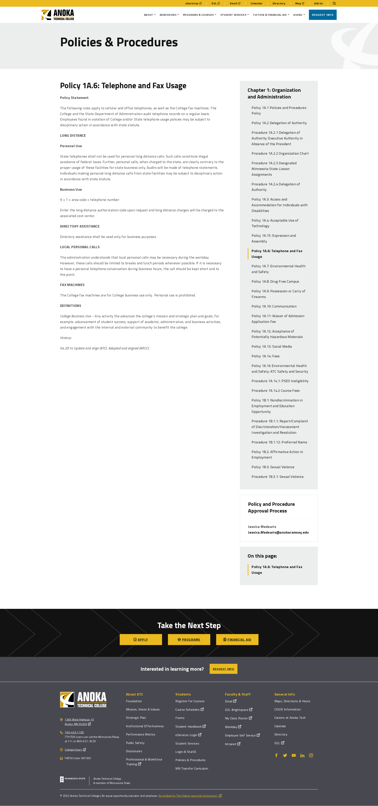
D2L (214, 3)
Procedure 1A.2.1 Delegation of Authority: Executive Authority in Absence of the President (277, 138)
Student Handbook (188, 726)
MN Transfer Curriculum (191, 768)
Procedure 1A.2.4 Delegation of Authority (276, 186)
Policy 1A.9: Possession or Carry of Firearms (278, 293)
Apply (143, 639)
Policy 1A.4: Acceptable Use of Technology (275, 223)
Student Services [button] (233, 15)
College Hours (73, 750)
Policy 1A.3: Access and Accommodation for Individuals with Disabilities (280, 205)
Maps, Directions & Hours (292, 701)
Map (298, 3)
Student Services (187, 743)
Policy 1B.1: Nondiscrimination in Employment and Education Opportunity (277, 405)
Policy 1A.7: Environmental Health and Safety (278, 268)
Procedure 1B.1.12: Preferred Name (279, 442)
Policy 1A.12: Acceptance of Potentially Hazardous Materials (277, 334)
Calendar (257, 3)
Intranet (230, 744)
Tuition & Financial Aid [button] (270, 15)
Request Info (323, 15)
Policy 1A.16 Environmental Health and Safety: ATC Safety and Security (280, 368)
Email (233, 3)
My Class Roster (236, 718)
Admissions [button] (168, 15)
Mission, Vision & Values (143, 709)
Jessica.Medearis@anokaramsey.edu (278, 532)
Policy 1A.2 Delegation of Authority (279, 122)
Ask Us (318, 3)
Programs (191, 639)
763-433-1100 (74, 732)
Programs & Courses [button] (198, 15)
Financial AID (239, 639)
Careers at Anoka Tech (290, 717)
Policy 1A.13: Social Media (272, 346)
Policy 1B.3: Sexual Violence (273, 467)
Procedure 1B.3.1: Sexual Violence (278, 476)
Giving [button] (297, 15)
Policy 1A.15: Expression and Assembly (274, 238)
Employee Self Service (240, 735)
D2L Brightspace (236, 709)
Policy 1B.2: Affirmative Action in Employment (277, 454)
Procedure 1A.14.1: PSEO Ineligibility (280, 381)
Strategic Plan (136, 717)
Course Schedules (187, 709)
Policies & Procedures (190, 760)
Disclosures (134, 751)
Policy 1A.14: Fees (266, 356)
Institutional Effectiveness (145, 726)
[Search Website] (332, 3)
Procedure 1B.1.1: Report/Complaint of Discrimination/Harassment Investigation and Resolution (280, 426)
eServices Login (186, 735)
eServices (191, 3)
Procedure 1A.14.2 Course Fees (276, 390)
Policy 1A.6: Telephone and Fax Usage (277, 253)
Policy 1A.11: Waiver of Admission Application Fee (278, 318)
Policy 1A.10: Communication (274, 306)
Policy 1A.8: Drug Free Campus (275, 281)
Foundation (134, 701)
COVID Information (287, 709)
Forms (179, 717)
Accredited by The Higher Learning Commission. (188, 796)
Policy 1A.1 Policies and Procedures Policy (279, 110)
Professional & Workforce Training (144, 761)
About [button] (148, 15)
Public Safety (135, 742)
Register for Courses (190, 701)
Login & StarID (185, 751)
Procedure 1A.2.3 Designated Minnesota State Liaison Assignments (274, 168)
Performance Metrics (141, 734)
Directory (279, 3)
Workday (231, 726)
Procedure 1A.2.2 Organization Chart (280, 153)
